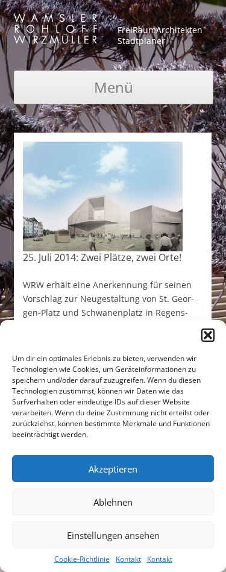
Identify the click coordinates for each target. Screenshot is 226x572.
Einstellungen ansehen (113, 535)
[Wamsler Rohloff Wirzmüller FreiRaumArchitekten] (55, 31)
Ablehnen (113, 502)
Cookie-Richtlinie (82, 559)
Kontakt (128, 559)
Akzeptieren (113, 469)
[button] (208, 335)
